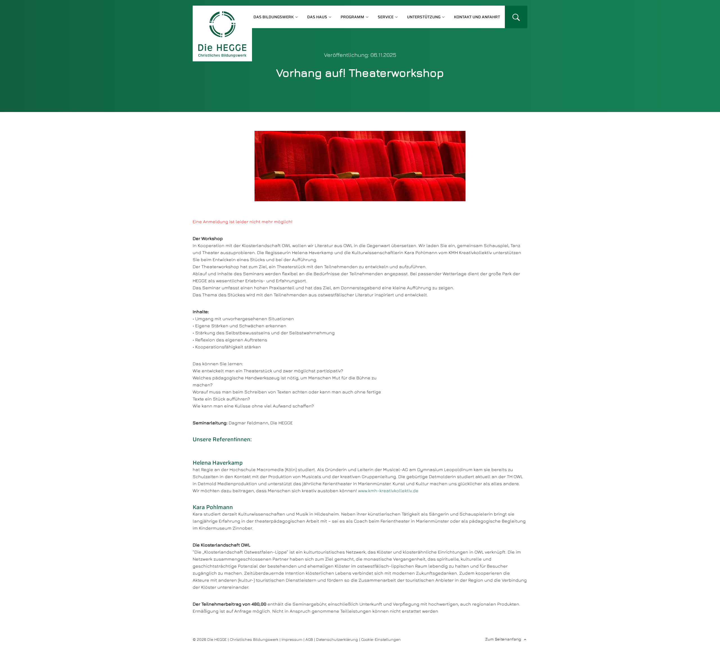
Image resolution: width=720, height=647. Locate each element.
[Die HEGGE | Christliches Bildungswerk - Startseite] (222, 33)
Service (385, 17)
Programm (352, 17)
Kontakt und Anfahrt (477, 17)
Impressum (292, 639)
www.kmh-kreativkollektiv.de (388, 490)
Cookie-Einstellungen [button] (381, 639)
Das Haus (317, 17)
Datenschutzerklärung (337, 639)
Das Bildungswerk (273, 17)
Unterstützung (423, 17)
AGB (309, 639)
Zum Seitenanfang (503, 639)
